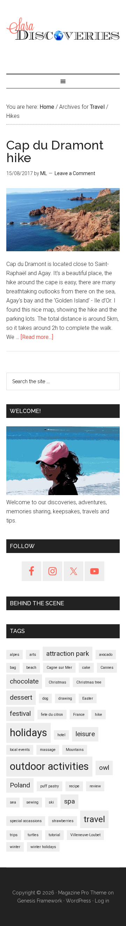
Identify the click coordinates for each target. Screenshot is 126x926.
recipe (74, 786)
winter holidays (43, 847)
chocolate (24, 681)
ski (51, 802)
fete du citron (52, 714)
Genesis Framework (39, 901)
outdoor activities (49, 766)
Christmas (57, 682)
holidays (28, 733)
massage (48, 749)
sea (13, 802)
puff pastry (49, 786)
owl (104, 768)
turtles (33, 835)
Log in (102, 901)
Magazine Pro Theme (82, 892)
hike (98, 714)
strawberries (63, 821)
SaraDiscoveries (63, 30)
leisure (85, 734)
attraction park (67, 653)
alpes (14, 654)
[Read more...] (37, 337)
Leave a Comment (75, 173)
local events (20, 749)
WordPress (78, 901)
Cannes (106, 667)
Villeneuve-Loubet (85, 835)
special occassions (26, 821)
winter (15, 847)
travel (94, 819)
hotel (61, 735)
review (95, 786)
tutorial (54, 835)
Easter (87, 698)
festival (20, 714)
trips (14, 835)
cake (86, 667)
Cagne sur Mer (59, 667)
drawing (65, 698)
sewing (32, 802)
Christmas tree (89, 682)
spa (69, 801)
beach (31, 667)
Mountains (75, 749)
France (79, 714)
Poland (20, 785)
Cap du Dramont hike (55, 151)
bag (13, 667)
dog (45, 698)
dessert (21, 697)
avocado (105, 654)
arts (32, 654)
